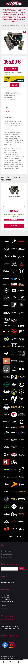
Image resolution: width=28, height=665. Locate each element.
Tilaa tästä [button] (14, 226)
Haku (10, 662)
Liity (21, 568)
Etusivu (5, 25)
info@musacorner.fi (7, 601)
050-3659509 (8, 599)
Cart (16, 661)
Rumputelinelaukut (8, 97)
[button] (24, 32)
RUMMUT (10, 25)
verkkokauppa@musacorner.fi (10, 626)
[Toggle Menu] (3, 3)
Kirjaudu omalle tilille (7, 582)
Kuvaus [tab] (6, 107)
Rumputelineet (11, 95)
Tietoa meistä (7, 551)
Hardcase (12, 99)
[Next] (24, 206)
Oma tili (3, 662)
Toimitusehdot (7, 554)
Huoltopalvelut (7, 557)
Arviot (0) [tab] (7, 111)
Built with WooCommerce (8, 658)
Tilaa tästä (14, 85)
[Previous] (4, 206)
